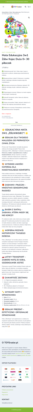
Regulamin (5, 392)
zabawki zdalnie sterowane (9, 355)
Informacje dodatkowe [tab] (16, 125)
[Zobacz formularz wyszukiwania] (25, 6)
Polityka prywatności (7, 390)
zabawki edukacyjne (20, 353)
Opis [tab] (16, 122)
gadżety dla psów (26, 355)
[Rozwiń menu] (3, 7)
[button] (29, 17)
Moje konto (5, 394)
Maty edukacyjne (8, 52)
